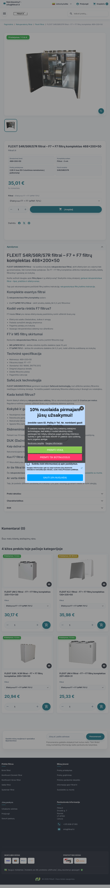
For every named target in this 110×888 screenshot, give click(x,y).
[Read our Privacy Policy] (81, 468)
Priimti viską (55, 450)
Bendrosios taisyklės (36, 443)
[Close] (81, 408)
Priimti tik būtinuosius (55, 457)
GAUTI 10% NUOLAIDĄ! (55, 477)
